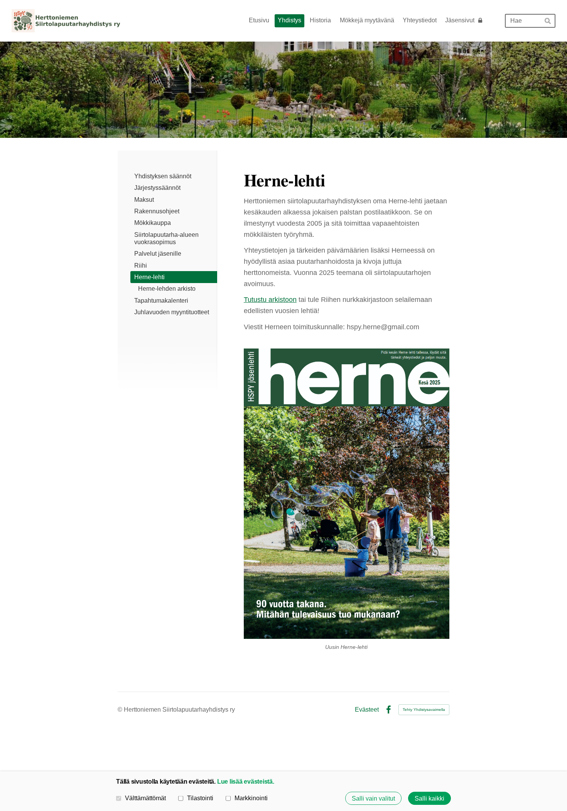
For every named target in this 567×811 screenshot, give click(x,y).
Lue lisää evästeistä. (245, 781)
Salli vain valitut (373, 798)
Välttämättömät (145, 797)
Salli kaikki (429, 798)
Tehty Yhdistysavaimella (424, 709)
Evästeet (367, 710)
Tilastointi (200, 797)
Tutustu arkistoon (270, 299)
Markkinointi (251, 797)
